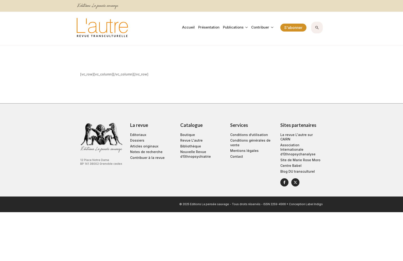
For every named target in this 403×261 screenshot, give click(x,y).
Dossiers (137, 140)
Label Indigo (314, 204)
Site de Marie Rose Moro (300, 160)
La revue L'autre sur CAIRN (296, 137)
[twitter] (295, 182)
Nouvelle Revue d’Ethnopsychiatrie (195, 154)
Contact (236, 156)
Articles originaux (144, 146)
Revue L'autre (191, 140)
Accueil (188, 27)
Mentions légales (244, 151)
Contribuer (260, 27)
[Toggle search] (317, 27)
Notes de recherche (146, 152)
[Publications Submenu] (245, 27)
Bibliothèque (190, 146)
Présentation (208, 27)
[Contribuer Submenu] (271, 27)
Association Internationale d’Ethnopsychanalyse (298, 149)
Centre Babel (291, 166)
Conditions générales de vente (250, 142)
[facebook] (284, 182)
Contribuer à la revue (147, 158)
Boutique (187, 135)
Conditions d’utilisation (249, 135)
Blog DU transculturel (297, 171)
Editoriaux (138, 135)
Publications (233, 27)
